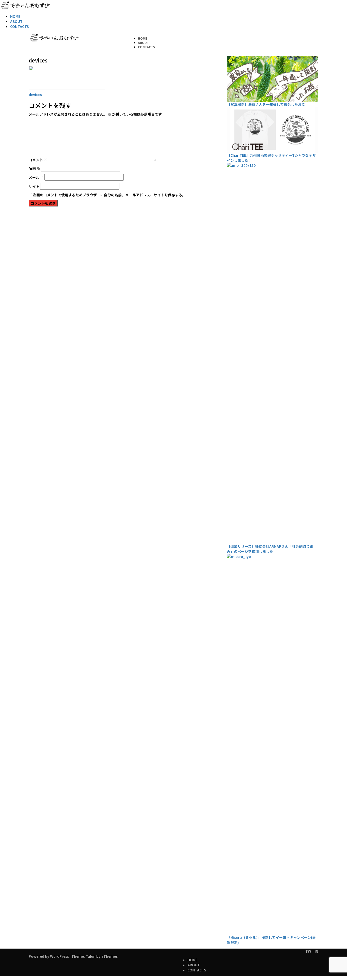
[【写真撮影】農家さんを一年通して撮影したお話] (272, 79)
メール (36, 177)
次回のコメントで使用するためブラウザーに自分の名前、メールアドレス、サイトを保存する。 (109, 194)
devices (35, 94)
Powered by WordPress (49, 956)
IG (316, 951)
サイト (34, 186)
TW (308, 951)
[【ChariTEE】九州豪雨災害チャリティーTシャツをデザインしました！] (272, 130)
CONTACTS (19, 26)
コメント (38, 159)
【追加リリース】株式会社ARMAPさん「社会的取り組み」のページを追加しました (270, 549)
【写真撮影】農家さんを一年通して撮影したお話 (266, 104)
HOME (15, 16)
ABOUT (16, 21)
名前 (34, 168)
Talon (91, 956)
